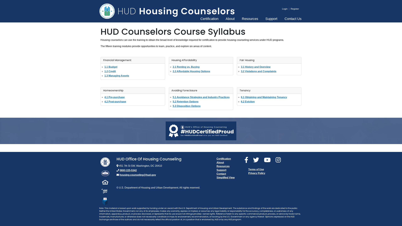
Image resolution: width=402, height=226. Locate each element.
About (230, 19)
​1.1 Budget (110, 67)
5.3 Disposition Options (187, 106)
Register (295, 9)
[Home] (108, 11)
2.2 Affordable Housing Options (191, 71)
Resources (250, 19)
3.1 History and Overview (255, 67)
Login (285, 9)
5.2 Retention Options (185, 101)
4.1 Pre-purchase (114, 97)
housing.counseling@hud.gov (138, 175)
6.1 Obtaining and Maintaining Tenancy (264, 97)
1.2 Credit (110, 71)
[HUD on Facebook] (247, 160)
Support (271, 19)
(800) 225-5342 (128, 170)
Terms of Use (256, 169)
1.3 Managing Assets (116, 75)
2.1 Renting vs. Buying (186, 67)
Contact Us (293, 19)
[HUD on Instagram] (279, 160)
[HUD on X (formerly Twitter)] (257, 160)
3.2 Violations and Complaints (258, 71)
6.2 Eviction (248, 101)
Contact (221, 173)
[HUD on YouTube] (268, 160)
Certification (209, 19)
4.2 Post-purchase (115, 101)
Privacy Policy (256, 173)
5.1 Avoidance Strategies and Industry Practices (201, 97)
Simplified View (226, 177)
